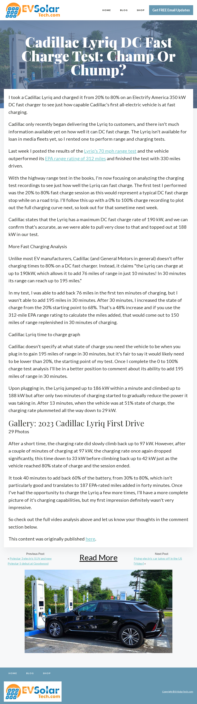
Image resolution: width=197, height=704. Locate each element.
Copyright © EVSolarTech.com (177, 691)
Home (106, 10)
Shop (140, 10)
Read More (98, 557)
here (90, 539)
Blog (124, 10)
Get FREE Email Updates (171, 10)
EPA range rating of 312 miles (75, 158)
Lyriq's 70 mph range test (110, 151)
